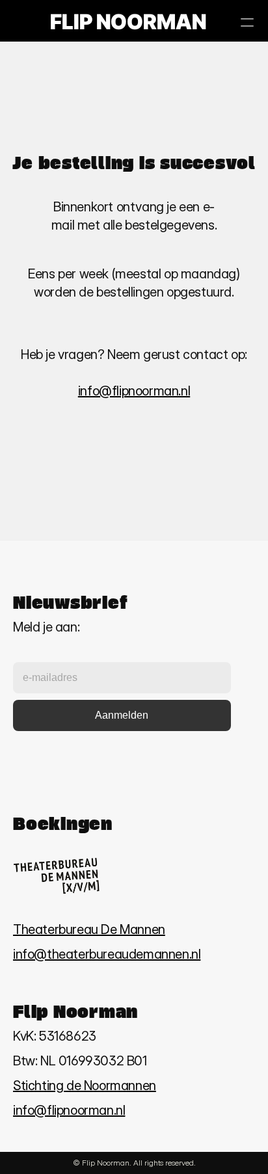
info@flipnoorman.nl (134, 391)
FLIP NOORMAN (128, 21)
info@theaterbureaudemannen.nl (106, 954)
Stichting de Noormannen (84, 1085)
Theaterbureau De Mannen (89, 929)
